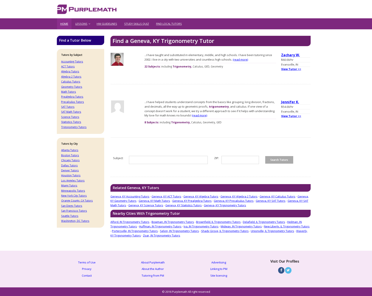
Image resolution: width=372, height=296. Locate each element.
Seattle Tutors (69, 216)
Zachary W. (290, 55)
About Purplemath (153, 262)
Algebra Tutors (70, 71)
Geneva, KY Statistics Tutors (183, 205)
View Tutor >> (291, 69)
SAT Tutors (67, 106)
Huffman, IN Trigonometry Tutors (160, 226)
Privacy (86, 269)
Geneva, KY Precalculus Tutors (234, 201)
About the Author (153, 269)
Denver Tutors (70, 170)
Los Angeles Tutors (73, 180)
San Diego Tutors (71, 205)
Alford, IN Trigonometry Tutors (129, 222)
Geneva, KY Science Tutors (145, 205)
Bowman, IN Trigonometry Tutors (173, 222)
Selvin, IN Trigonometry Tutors (179, 231)
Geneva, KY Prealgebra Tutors (192, 201)
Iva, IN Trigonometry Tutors (201, 226)
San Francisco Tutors (74, 210)
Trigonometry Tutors (74, 127)
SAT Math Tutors (71, 111)
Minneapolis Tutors (73, 190)
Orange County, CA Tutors (77, 200)
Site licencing (218, 275)
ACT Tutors (68, 66)
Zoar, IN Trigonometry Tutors (161, 235)
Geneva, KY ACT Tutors (166, 196)
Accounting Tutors (72, 61)
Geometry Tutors (71, 86)
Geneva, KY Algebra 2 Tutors (238, 196)
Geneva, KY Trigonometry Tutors (225, 205)
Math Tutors (68, 91)
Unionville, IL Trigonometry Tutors (272, 231)
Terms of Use (87, 262)
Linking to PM (218, 269)
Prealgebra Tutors (72, 96)
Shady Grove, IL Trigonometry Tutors (225, 231)
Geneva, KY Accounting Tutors (129, 196)
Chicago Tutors (70, 160)
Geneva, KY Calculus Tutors (277, 196)
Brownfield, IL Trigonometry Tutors (218, 222)
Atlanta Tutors (69, 150)
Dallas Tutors (69, 165)
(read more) (240, 59)
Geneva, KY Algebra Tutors (200, 196)
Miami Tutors (69, 185)
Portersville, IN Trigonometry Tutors (135, 231)
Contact (87, 275)
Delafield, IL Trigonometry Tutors (264, 222)
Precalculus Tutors (72, 101)
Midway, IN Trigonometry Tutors (241, 226)
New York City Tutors (74, 195)
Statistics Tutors (71, 122)
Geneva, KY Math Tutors (154, 201)
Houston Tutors (71, 175)
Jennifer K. (290, 102)
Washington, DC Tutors (75, 220)
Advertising (218, 262)
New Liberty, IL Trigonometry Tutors (287, 226)
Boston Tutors (70, 155)
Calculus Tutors (70, 81)
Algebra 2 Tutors (71, 76)
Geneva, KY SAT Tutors (270, 201)
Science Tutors (70, 117)
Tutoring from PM (153, 275)
